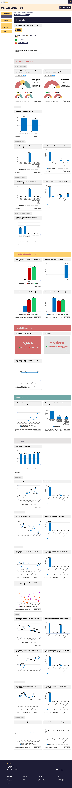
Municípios (25, 780)
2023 (19, 75)
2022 (16, 75)
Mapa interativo (41, 779)
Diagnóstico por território (42, 778)
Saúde (5, 31)
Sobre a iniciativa (61, 778)
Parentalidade (7, 24)
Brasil (23, 778)
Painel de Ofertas (41, 780)
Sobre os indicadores (61, 779)
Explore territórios (66, 7)
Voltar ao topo (32, 61)
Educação (6, 16)
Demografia (7, 13)
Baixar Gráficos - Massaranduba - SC (22, 14)
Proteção (6, 27)
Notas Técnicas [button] (38, 50)
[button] (37, 25)
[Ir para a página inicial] (4, 2)
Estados (24, 779)
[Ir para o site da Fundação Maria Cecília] (13, 770)
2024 (21, 75)
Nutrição (6, 20)
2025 (24, 75)
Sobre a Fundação (61, 780)
